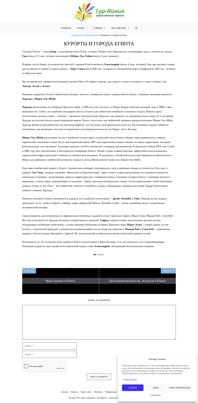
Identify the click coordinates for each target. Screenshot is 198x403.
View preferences (180, 387)
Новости (74, 392)
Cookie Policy (155, 395)
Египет (95, 35)
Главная (66, 28)
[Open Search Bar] (136, 28)
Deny (156, 387)
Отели (80, 28)
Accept (133, 387)
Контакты (98, 392)
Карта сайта (86, 392)
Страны (97, 28)
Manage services (130, 379)
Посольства (118, 28)
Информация (111, 392)
